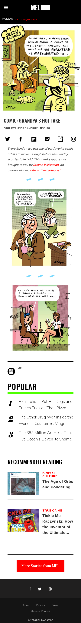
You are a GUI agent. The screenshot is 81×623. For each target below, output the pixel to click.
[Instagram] (73, 139)
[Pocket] (47, 139)
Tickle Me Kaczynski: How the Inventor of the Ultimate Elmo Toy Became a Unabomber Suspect (57, 524)
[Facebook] (20, 139)
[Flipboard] (34, 139)
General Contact (40, 611)
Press (55, 605)
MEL (17, 19)
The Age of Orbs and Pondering (57, 484)
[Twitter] (7, 139)
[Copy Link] (60, 139)
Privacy (40, 605)
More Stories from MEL (40, 565)
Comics (7, 19)
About (26, 605)
